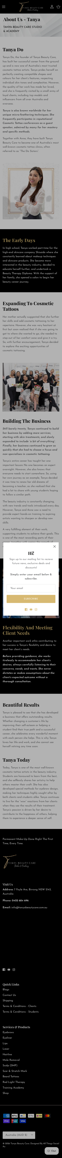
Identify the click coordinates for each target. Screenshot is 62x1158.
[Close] (54, 546)
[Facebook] (26, 609)
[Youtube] (31, 609)
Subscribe (31, 599)
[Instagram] (36, 609)
